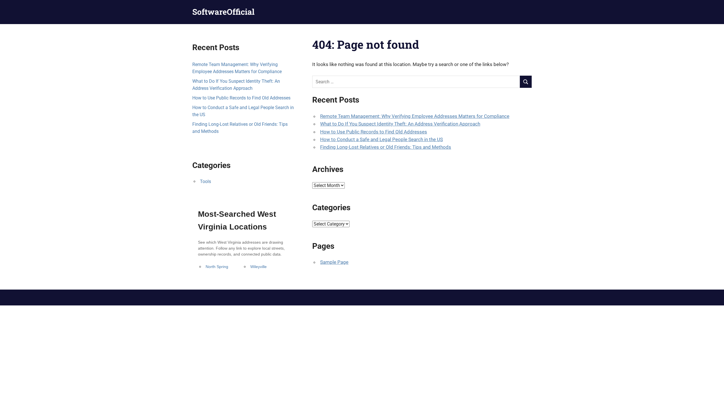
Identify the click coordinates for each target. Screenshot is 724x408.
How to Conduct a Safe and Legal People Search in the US (381, 139)
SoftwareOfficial (223, 12)
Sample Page (334, 262)
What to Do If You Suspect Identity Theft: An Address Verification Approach (400, 124)
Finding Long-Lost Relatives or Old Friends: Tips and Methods (385, 147)
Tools (205, 181)
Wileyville (258, 266)
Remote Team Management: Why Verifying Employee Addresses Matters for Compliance (414, 116)
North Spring (217, 266)
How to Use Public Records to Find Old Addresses (373, 132)
